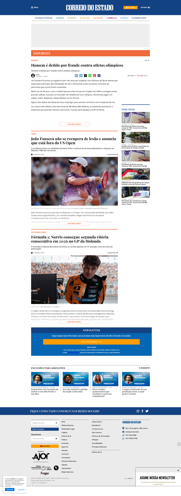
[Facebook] (76, 75)
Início (63, 422)
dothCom (130, 478)
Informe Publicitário (69, 461)
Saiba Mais (21, 489)
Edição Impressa (67, 472)
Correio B (112, 18)
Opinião (124, 18)
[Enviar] (56, 438)
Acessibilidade (97, 443)
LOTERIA (126, 163)
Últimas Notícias (43, 18)
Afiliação (95, 440)
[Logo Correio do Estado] (89, 7)
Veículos (65, 450)
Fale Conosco (97, 432)
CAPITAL (127, 144)
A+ (146, 60)
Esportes (98, 18)
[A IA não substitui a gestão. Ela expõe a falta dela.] (76, 379)
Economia (85, 18)
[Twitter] (146, 411)
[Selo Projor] (45, 470)
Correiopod (66, 457)
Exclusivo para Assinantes (43, 387)
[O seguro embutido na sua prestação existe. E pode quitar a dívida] (136, 379)
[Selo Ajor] (45, 456)
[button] (112, 154)
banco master (128, 181)
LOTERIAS (128, 124)
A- (149, 60)
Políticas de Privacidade (101, 436)
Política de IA (66, 436)
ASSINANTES (145, 368)
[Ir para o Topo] (179, 444)
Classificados (139, 18)
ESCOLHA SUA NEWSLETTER (91, 342)
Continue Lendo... (74, 223)
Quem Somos (97, 422)
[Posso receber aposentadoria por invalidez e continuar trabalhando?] (105, 379)
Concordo (10, 489)
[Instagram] (94, 75)
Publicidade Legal (68, 429)
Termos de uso (97, 429)
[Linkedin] (81, 75)
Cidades (60, 18)
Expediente (96, 425)
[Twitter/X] (85, 75)
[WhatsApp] (90, 75)
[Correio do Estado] (136, 422)
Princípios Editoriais (99, 447)
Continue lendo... (74, 124)
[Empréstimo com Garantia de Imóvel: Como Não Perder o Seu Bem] (45, 379)
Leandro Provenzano (132, 387)
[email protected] (73, 352)
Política (71, 18)
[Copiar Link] (99, 75)
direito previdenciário (102, 387)
